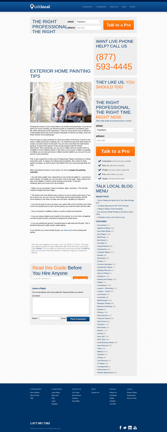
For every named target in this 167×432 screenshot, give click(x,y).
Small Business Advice (105, 342)
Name (35, 318)
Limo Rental (101, 294)
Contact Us (95, 392)
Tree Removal (102, 360)
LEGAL (130, 389)
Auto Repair (101, 234)
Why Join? (55, 395)
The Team (75, 392)
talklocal (100, 351)
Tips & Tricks (34, 395)
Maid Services (102, 300)
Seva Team (101, 339)
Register (55, 404)
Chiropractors (102, 249)
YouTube (113, 404)
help (124, 6)
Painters (39, 248)
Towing (99, 357)
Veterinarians (102, 369)
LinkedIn (113, 401)
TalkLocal (67, 230)
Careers (75, 398)
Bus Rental (101, 240)
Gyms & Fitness (103, 273)
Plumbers (100, 324)
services (100, 333)
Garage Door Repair (104, 267)
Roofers (100, 330)
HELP (93, 389)
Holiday (100, 282)
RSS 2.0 (87, 248)
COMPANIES (57, 389)
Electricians (101, 258)
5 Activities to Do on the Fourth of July (111, 217)
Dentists (100, 255)
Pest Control (101, 321)
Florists (100, 261)
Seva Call (100, 336)
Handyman (101, 276)
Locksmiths (101, 297)
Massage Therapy (103, 303)
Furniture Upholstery (104, 264)
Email (64, 318)
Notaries (100, 309)
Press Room (76, 395)
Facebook (113, 395)
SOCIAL (113, 389)
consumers (87, 6)
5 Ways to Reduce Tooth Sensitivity (110, 209)
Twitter (112, 398)
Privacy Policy (132, 392)
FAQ (31, 398)
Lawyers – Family (103, 291)
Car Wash (101, 243)
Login (54, 401)
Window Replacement (105, 372)
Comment (36, 295)
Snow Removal (102, 345)
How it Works (35, 392)
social (132, 6)
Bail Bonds (101, 237)
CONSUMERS (35, 389)
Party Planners (102, 315)
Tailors (99, 348)
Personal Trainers (103, 318)
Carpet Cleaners (103, 246)
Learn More (56, 392)
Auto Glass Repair (104, 231)
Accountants (101, 225)
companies (101, 6)
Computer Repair (103, 252)
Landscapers (102, 285)
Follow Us (113, 392)
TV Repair (101, 363)
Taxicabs (100, 354)
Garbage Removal (104, 270)
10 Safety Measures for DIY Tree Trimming (112, 205)
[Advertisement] (60, 53)
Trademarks (131, 395)
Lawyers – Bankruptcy (105, 288)
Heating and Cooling (104, 279)
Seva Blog (75, 401)
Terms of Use (131, 398)
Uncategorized (102, 366)
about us (114, 6)
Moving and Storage (104, 306)
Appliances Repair (104, 228)
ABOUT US (76, 389)
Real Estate (101, 327)
